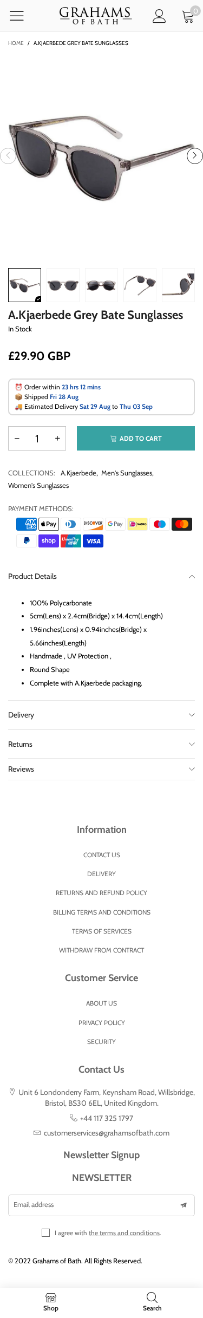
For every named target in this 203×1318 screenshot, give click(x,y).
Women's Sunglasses (38, 485)
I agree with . (108, 1233)
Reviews (21, 769)
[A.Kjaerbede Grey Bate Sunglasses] (101, 155)
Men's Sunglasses (126, 472)
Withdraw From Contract (101, 950)
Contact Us (101, 855)
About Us (101, 1003)
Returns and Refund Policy (101, 893)
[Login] (159, 16)
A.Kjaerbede (78, 472)
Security (101, 1042)
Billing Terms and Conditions (101, 912)
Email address (34, 1204)
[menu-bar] (23, 15)
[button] (8, 156)
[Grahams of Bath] (95, 15)
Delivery (21, 715)
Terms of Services (102, 931)
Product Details (32, 576)
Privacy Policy (101, 1023)
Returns (20, 744)
